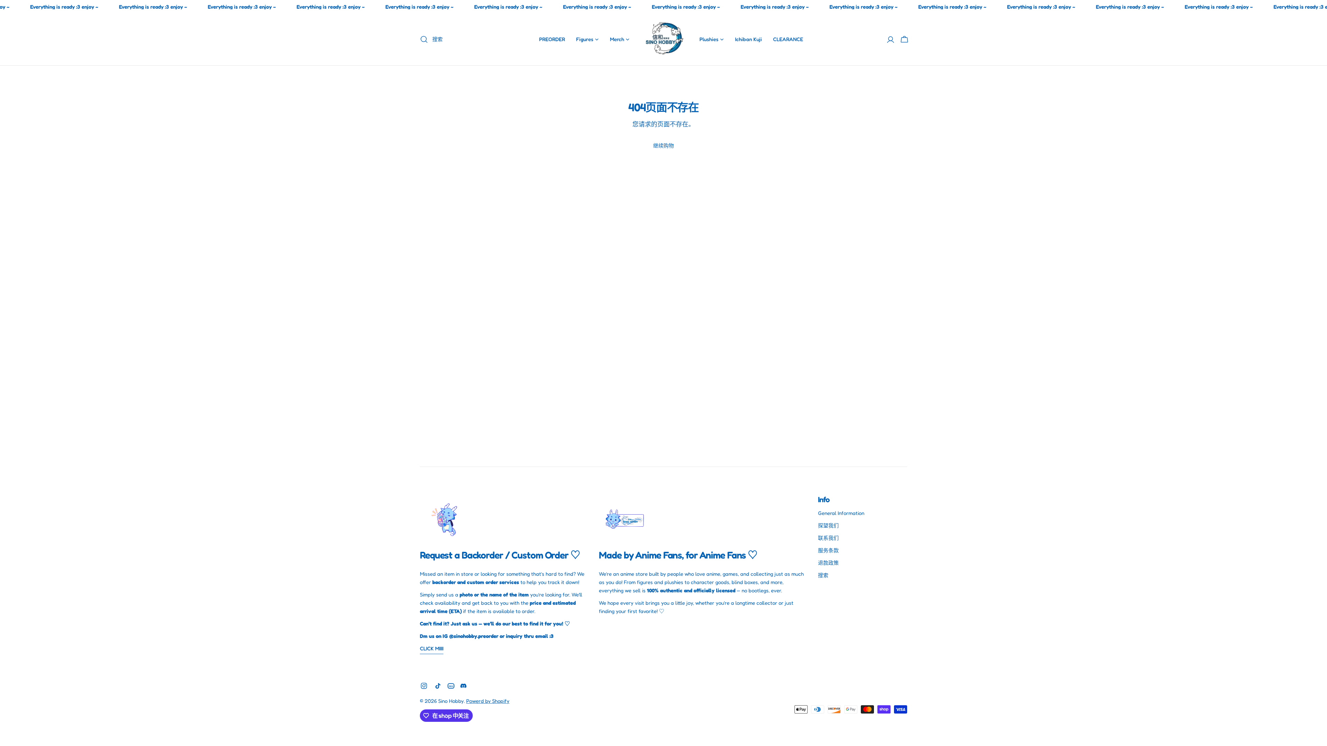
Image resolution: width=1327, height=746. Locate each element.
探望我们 (828, 525)
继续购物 (663, 145)
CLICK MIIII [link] (431, 648)
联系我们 (828, 538)
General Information (841, 513)
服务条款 (828, 550)
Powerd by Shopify (487, 701)
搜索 (823, 575)
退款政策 (828, 563)
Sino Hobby (451, 701)
